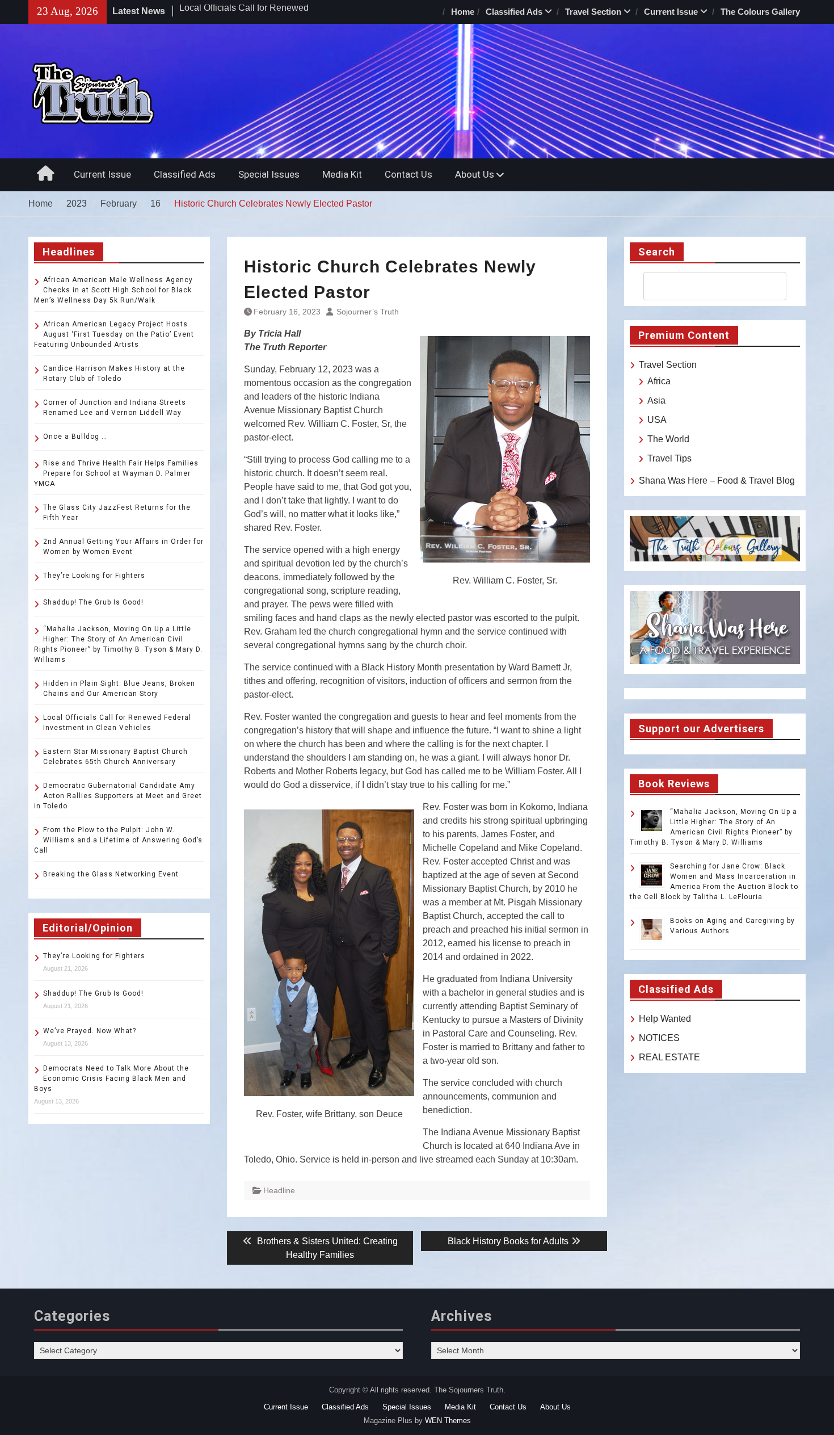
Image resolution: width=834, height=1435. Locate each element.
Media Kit (342, 174)
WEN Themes (448, 1420)
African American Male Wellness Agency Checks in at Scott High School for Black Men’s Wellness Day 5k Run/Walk (113, 290)
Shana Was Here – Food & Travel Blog (717, 480)
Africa (659, 381)
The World (668, 439)
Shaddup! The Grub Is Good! (93, 602)
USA (657, 420)
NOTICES (659, 1038)
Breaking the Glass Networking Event (111, 874)
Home (462, 11)
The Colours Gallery (760, 11)
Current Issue (671, 11)
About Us (474, 174)
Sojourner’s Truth (367, 311)
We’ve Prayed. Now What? (89, 1031)
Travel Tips (669, 458)
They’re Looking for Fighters (94, 576)
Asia (656, 400)
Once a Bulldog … (75, 436)
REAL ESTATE (669, 1057)
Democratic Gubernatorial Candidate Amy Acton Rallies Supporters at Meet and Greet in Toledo (118, 796)
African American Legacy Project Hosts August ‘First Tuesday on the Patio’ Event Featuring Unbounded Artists (114, 334)
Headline (279, 1190)
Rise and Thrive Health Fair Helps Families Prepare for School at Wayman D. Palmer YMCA (116, 473)
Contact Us (408, 174)
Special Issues (269, 174)
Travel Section (593, 11)
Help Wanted (665, 1018)
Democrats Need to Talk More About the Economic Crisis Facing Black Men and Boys (111, 1078)
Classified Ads (514, 11)
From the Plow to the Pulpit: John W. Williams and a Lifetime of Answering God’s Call (118, 840)
